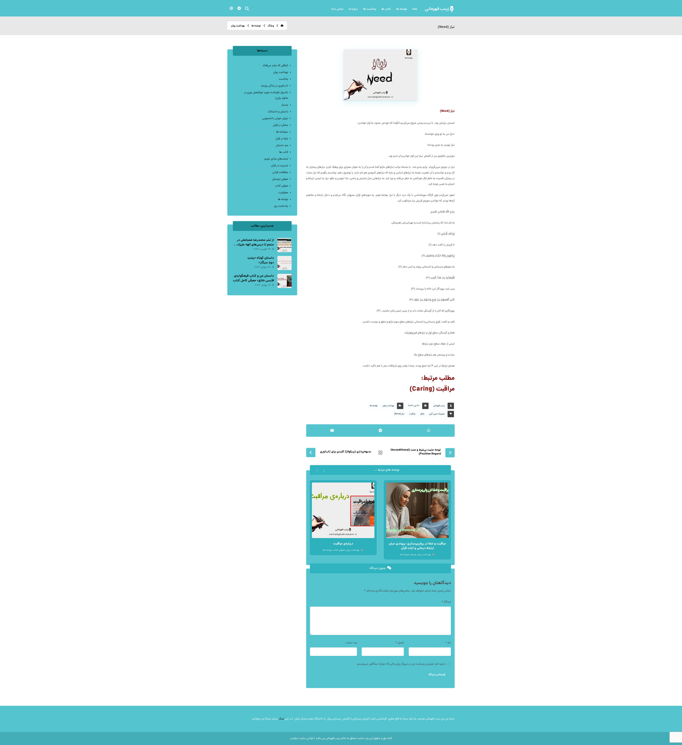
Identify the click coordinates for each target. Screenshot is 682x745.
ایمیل (399, 643)
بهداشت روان (388, 405)
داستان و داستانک (278, 112)
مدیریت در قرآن (279, 166)
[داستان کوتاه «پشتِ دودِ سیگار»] (284, 263)
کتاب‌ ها (283, 152)
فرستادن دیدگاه (436, 675)
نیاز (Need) (399, 414)
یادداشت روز (281, 206)
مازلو (422, 414)
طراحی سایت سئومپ (301, 738)
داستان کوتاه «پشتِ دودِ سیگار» (260, 260)
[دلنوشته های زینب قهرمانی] (439, 9)
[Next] (317, 470)
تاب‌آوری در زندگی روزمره (274, 86)
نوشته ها (374, 405)
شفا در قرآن (281, 139)
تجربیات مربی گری (437, 414)
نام (448, 643)
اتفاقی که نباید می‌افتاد (275, 66)
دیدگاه (446, 602)
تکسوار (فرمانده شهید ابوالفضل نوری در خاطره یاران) (266, 95)
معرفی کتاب (339, 550)
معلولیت (283, 193)
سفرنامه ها (282, 132)
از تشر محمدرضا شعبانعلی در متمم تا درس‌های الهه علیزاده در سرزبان (255, 245)
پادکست (283, 79)
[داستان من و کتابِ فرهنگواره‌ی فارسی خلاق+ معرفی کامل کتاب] (284, 281)
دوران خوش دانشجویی (275, 118)
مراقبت (412, 414)
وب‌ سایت (351, 643)
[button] (239, 8)
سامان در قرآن (280, 125)
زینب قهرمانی (439, 405)
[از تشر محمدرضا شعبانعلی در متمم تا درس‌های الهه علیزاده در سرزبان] (284, 245)
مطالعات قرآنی (280, 172)
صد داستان (282, 145)
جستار (413, 555)
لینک (281, 719)
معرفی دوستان (280, 179)
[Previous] (323, 470)
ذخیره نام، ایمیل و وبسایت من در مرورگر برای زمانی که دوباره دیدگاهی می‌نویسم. (401, 664)
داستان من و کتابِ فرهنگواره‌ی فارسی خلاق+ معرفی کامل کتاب (253, 278)
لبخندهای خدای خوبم (276, 159)
